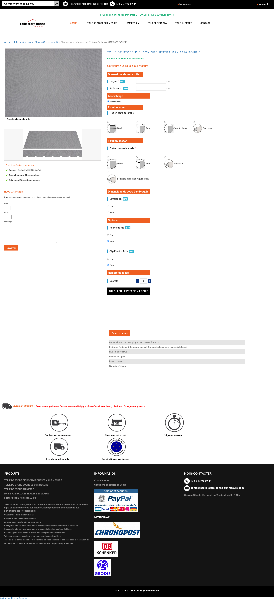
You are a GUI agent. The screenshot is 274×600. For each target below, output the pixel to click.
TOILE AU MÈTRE (183, 23)
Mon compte (185, 4)
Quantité (113, 281)
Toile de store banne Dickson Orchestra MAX (36, 42)
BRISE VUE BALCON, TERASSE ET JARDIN (26, 493)
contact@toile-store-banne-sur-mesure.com (88, 3)
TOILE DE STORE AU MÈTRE (19, 489)
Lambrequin (118, 198)
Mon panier (264, 4)
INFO (122, 81)
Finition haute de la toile (122, 112)
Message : (9, 221)
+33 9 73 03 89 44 (125, 3)
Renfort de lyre (119, 227)
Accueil (7, 42)
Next (106, 79)
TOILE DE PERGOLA (157, 23)
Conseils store (101, 480)
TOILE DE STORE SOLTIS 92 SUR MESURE (26, 484)
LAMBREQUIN (132, 23)
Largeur (116, 81)
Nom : (7, 203)
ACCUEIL (74, 23)
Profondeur (118, 88)
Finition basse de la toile (122, 148)
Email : (7, 212)
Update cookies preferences (13, 598)
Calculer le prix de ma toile (128, 291)
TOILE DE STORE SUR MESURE (102, 23)
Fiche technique (119, 333)
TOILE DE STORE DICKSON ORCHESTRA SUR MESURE (33, 480)
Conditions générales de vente (110, 484)
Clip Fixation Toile (121, 251)
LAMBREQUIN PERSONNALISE (20, 498)
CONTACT (205, 23)
